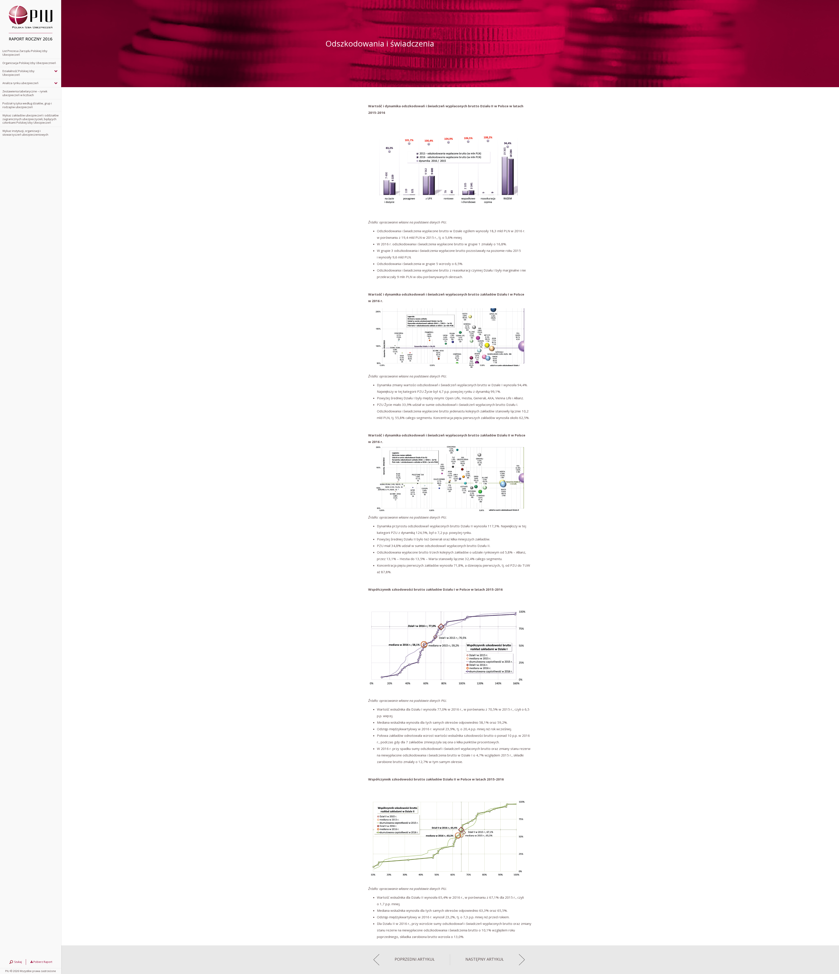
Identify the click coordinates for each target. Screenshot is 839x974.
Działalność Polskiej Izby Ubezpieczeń (18, 73)
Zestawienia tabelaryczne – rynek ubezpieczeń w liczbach (24, 93)
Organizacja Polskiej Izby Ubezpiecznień (29, 63)
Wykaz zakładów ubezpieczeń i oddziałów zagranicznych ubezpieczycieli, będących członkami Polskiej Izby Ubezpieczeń (30, 119)
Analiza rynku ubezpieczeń (20, 83)
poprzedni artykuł (415, 959)
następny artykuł (484, 959)
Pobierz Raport (42, 962)
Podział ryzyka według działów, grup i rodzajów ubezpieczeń (27, 105)
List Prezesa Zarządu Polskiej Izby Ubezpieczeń (24, 53)
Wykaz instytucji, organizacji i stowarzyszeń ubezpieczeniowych (25, 133)
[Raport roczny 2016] (30, 23)
